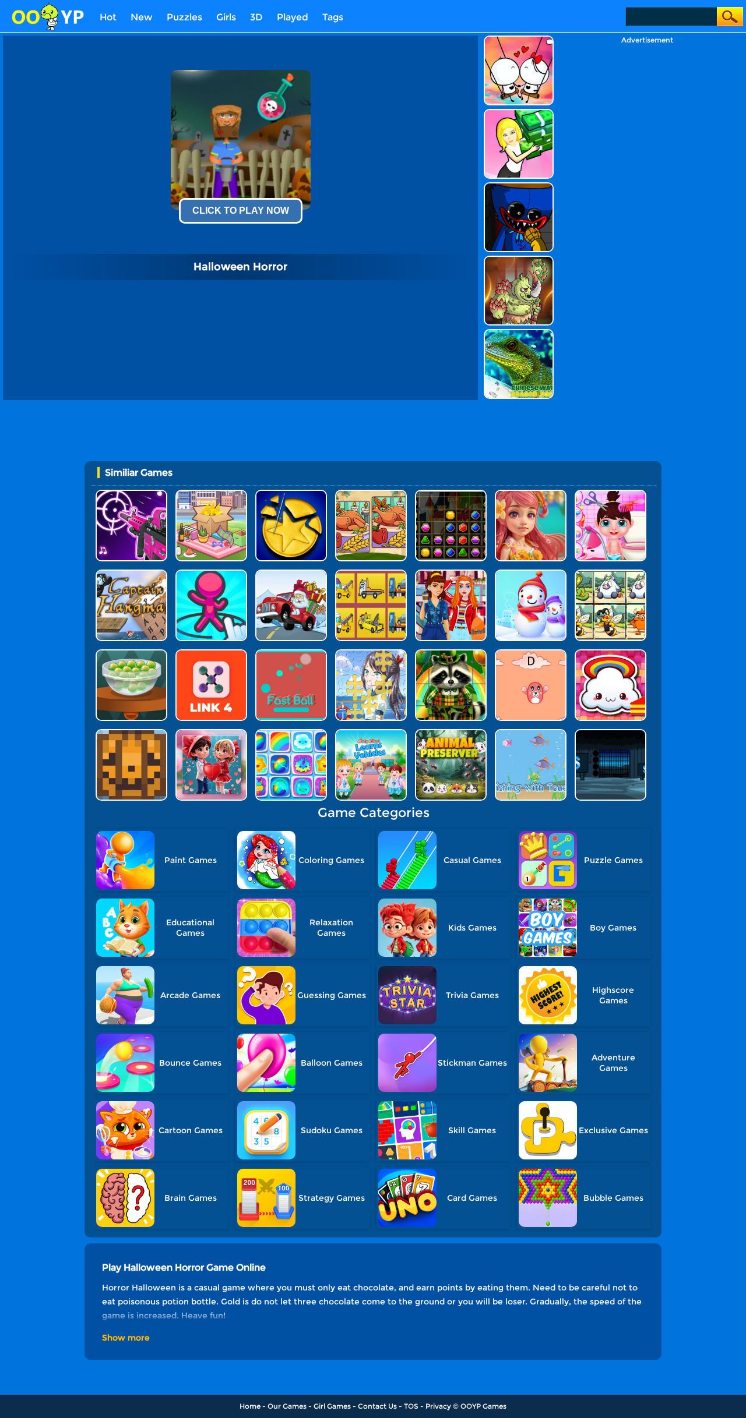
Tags (332, 17)
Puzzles (184, 17)
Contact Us (377, 1406)
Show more (126, 1337)
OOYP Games (483, 1406)
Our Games (287, 1406)
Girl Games (332, 1406)
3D (256, 17)
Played (292, 17)
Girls (226, 17)
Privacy (438, 1406)
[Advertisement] (647, 219)
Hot (108, 17)
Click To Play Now (240, 210)
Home (250, 1406)
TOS (411, 1406)
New (142, 17)
